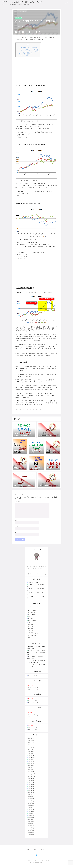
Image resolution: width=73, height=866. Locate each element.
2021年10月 (31, 753)
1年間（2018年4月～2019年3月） (28, 51)
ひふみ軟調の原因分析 (24, 53)
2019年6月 (31, 807)
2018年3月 (31, 831)
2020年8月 (31, 780)
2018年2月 (31, 832)
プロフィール (31, 612)
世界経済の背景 (32, 614)
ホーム (15, 11)
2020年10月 (31, 777)
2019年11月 (31, 798)
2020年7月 (31, 782)
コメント (18, 501)
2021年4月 (31, 765)
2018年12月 (31, 819)
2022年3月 (31, 744)
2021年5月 (31, 763)
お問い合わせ (43, 849)
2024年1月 (31, 738)
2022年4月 (31, 742)
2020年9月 (31, 778)
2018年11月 (31, 821)
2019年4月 (31, 811)
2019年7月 (31, 805)
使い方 (30, 616)
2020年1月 (31, 794)
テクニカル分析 (32, 610)
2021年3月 (31, 767)
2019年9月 (31, 802)
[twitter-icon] (36, 855)
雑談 (29, 637)
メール (17, 526)
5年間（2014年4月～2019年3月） (28, 47)
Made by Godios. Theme (36, 862)
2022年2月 (31, 746)
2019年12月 (31, 796)
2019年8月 (31, 804)
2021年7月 (31, 759)
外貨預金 (30, 618)
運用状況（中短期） (33, 634)
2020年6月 (31, 784)
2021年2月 (31, 769)
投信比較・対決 (22, 11)
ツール (30, 609)
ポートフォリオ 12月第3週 (35, 664)
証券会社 (30, 626)
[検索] (45, 574)
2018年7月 (31, 825)
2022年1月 (31, 748)
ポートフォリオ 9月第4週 (35, 656)
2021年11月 (31, 751)
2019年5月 (31, 809)
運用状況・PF (32, 632)
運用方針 (30, 630)
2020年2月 (31, 792)
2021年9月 (31, 755)
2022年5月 (31, 740)
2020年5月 (31, 786)
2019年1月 (31, 817)
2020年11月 (31, 775)
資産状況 (30, 628)
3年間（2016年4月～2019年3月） (28, 49)
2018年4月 (31, 829)
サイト (17, 532)
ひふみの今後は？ (23, 55)
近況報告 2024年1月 (34, 582)
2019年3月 (31, 813)
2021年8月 (31, 757)
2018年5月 (31, 827)
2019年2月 (31, 815)
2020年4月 (31, 788)
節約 (29, 622)
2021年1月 (31, 771)
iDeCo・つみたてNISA (34, 607)
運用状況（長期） (33, 636)
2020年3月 (31, 790)
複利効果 (30, 624)
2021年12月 (31, 750)
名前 (17, 520)
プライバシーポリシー (32, 849)
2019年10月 (31, 800)
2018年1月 (31, 834)
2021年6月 (31, 761)
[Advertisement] (36, 69)
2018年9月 (31, 823)
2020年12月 (31, 773)
